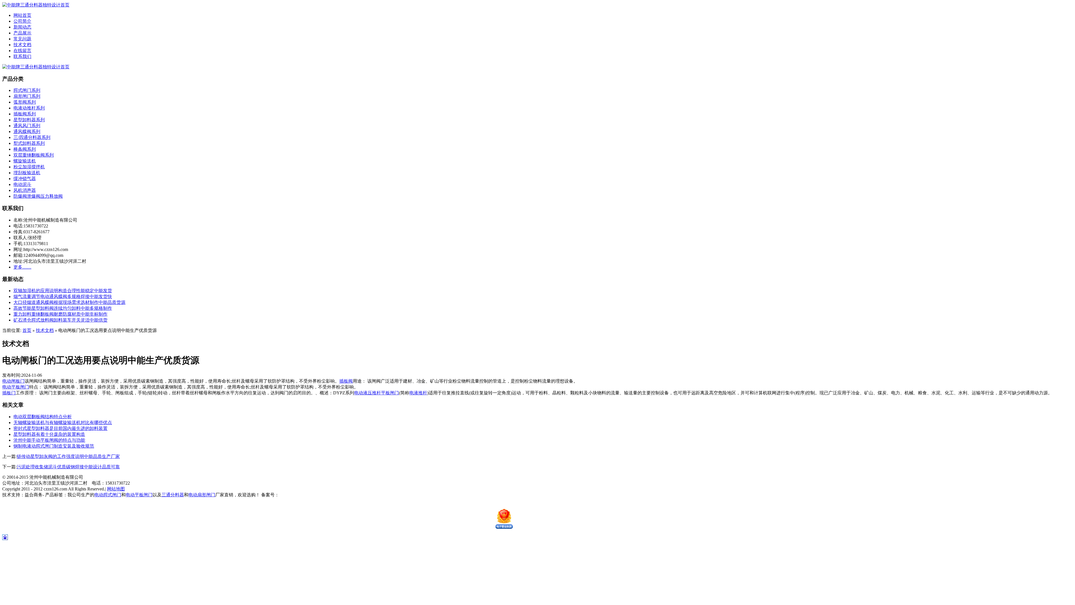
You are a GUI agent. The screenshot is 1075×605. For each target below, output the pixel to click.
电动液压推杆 (367, 392)
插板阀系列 (24, 113)
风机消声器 (24, 190)
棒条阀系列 (24, 149)
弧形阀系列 (24, 102)
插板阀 (346, 381)
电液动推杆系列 (29, 108)
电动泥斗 (22, 184)
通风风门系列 (26, 125)
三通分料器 (173, 494)
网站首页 (22, 15)
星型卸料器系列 (29, 119)
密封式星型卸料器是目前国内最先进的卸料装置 (60, 428)
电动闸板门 (13, 381)
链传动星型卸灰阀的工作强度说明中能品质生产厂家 (68, 456)
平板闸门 (390, 392)
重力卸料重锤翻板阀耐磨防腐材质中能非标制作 (60, 314)
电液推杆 (418, 392)
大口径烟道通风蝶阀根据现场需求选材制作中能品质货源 (69, 302)
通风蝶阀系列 (26, 131)
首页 (26, 330)
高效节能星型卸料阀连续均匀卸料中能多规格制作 (62, 308)
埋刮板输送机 (26, 172)
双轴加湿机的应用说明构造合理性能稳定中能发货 (62, 290)
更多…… (22, 267)
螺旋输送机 (24, 161)
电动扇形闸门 (201, 494)
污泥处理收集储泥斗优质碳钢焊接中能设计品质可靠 (68, 466)
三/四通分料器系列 (31, 137)
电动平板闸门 (15, 387)
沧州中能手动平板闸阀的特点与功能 (49, 440)
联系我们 (22, 56)
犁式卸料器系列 (29, 143)
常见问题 (22, 38)
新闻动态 (22, 27)
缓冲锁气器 (24, 178)
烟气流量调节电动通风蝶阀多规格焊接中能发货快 (62, 296)
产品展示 (22, 33)
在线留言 (22, 50)
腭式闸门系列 (26, 90)
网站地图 (116, 489)
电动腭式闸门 (107, 494)
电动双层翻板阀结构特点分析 (42, 416)
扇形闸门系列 (26, 96)
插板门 (9, 392)
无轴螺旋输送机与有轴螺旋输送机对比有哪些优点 (62, 422)
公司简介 (22, 21)
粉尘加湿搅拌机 (29, 166)
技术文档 (22, 44)
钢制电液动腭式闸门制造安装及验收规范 (53, 446)
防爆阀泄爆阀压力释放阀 (38, 196)
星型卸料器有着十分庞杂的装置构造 (49, 434)
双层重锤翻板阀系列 (33, 155)
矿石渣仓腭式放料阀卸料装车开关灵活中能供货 (60, 320)
